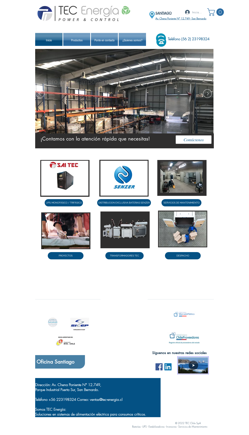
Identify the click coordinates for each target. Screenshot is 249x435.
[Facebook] (159, 366)
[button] (216, 12)
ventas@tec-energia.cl (106, 399)
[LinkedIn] (168, 366)
